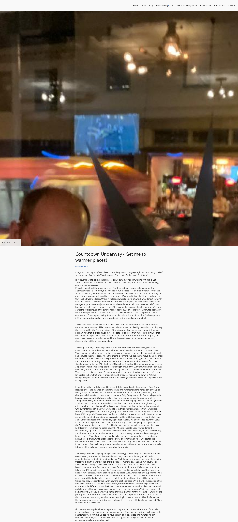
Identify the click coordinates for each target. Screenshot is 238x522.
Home (135, 5)
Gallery (231, 5)
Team (143, 5)
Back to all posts (11, 242)
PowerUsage (205, 5)
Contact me (219, 5)
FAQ (172, 5)
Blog (151, 5)
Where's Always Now (187, 5)
